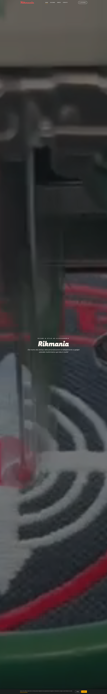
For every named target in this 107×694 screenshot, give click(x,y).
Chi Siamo (52, 2)
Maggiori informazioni (24, 692)
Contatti (65, 2)
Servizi (59, 2)
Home (46, 2)
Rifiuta (78, 691)
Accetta (84, 691)
